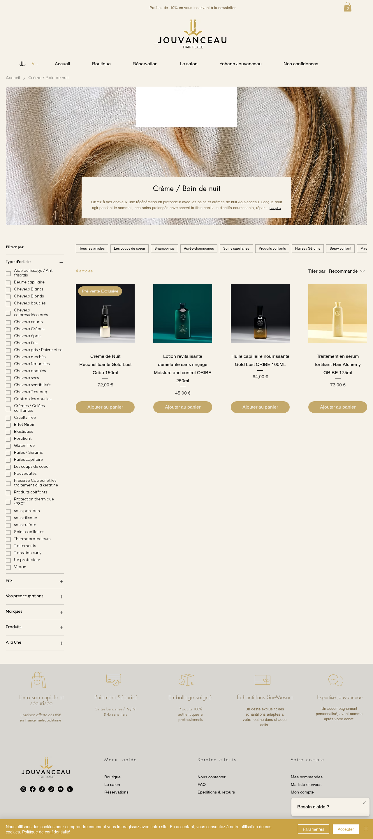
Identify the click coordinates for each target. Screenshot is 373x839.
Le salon (112, 784)
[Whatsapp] (51, 789)
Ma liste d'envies (306, 784)
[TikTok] (42, 789)
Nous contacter (212, 777)
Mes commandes (307, 777)
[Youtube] (61, 789)
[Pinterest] (70, 789)
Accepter (346, 829)
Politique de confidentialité (46, 832)
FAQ (202, 784)
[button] (348, 6)
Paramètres (313, 829)
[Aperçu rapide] (182, 313)
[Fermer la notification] (364, 803)
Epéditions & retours (216, 792)
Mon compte (302, 792)
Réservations (116, 792)
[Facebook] (33, 789)
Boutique (112, 777)
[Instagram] (23, 789)
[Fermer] (366, 829)
